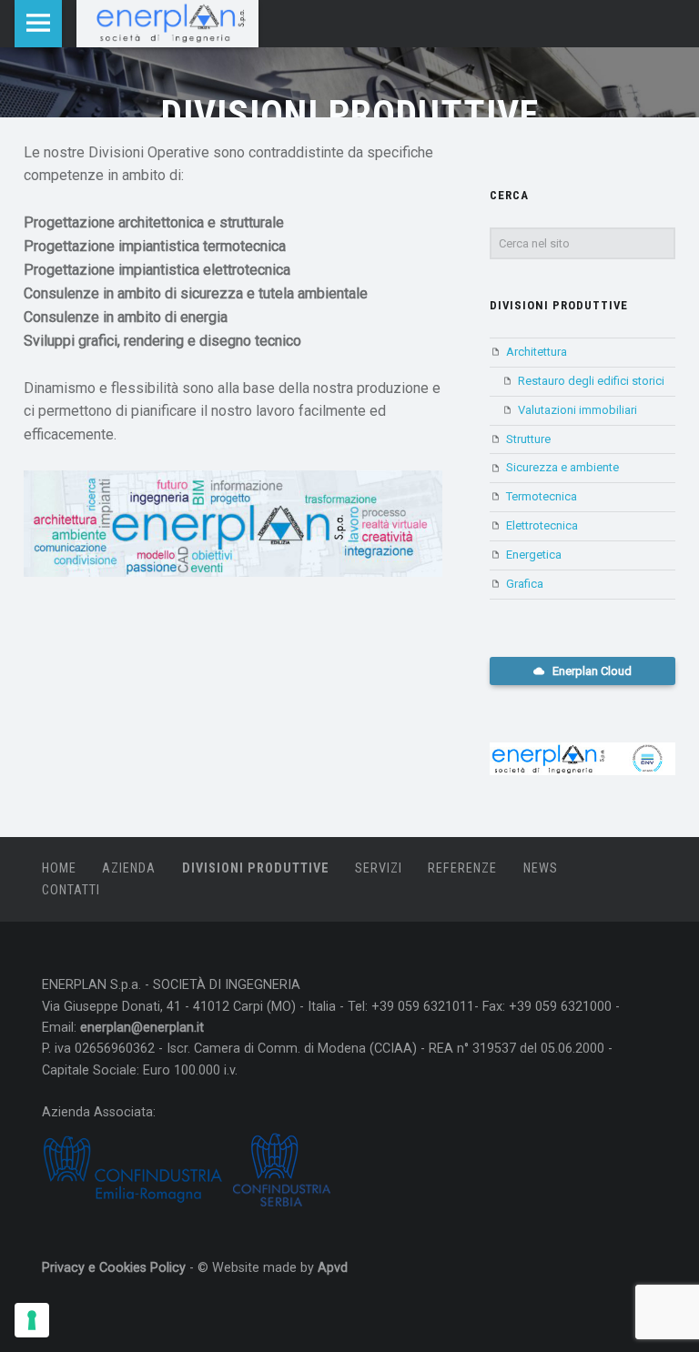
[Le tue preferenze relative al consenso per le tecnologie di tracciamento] (32, 1320)
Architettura (536, 351)
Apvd (333, 1268)
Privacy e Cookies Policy (114, 1268)
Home (59, 868)
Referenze (462, 868)
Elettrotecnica (542, 525)
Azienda (129, 868)
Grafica (524, 583)
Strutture (528, 439)
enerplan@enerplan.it (142, 1027)
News (540, 868)
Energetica (534, 554)
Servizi (378, 868)
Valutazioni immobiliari (577, 410)
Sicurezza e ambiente (562, 467)
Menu (38, 23)
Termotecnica (541, 496)
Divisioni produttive (559, 305)
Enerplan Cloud (591, 671)
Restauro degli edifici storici (591, 381)
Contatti (71, 890)
